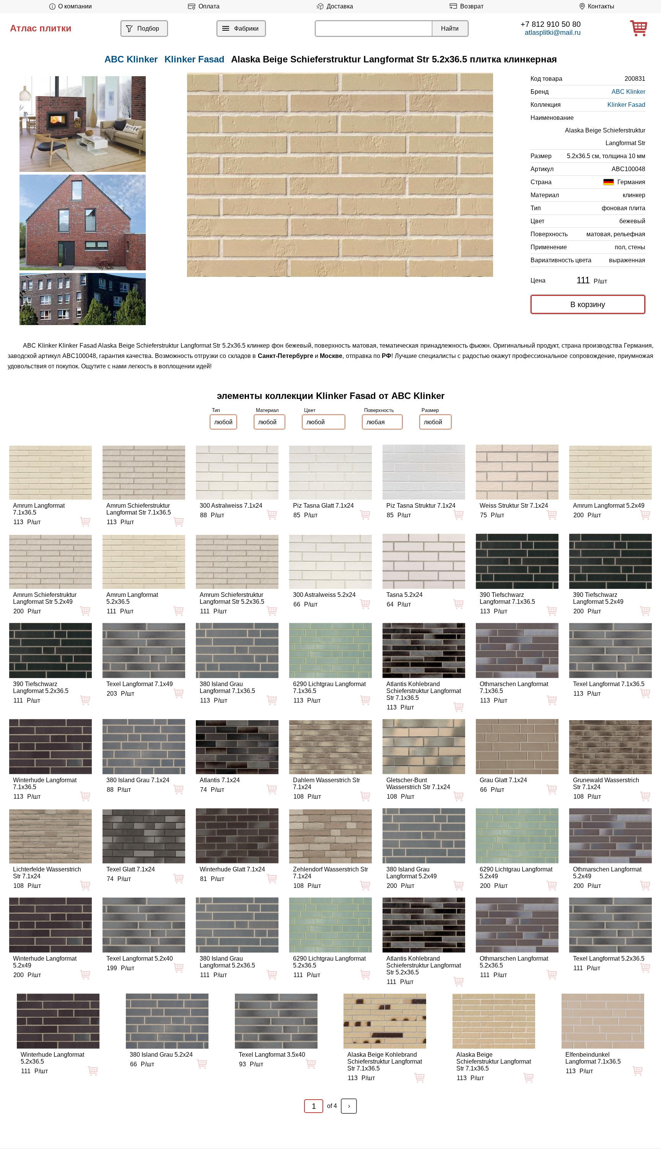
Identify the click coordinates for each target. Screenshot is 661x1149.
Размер (430, 410)
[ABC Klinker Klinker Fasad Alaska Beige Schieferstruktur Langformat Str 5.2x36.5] (340, 174)
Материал (267, 410)
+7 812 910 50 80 (551, 24)
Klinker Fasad (194, 59)
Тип (216, 410)
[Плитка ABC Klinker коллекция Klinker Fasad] (83, 124)
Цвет (310, 410)
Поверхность (379, 410)
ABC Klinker (628, 91)
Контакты (601, 6)
